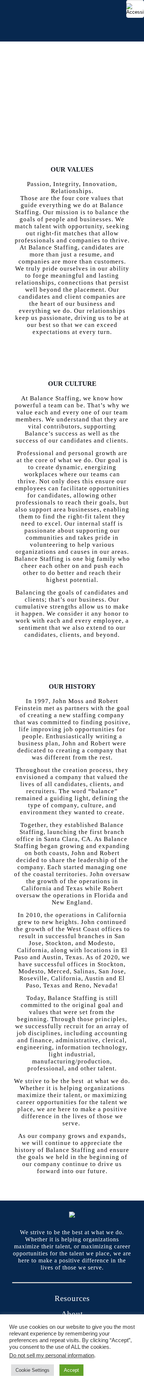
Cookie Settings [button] (32, 1370)
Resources (72, 1298)
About (72, 1314)
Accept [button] (71, 1370)
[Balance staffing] (72, 21)
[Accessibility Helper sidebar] (135, 9)
